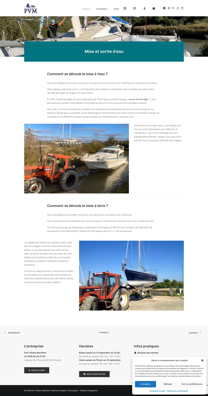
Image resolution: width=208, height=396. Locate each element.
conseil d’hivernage (138, 99)
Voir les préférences (191, 384)
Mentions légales (59, 390)
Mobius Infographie (88, 390)
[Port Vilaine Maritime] (30, 8)
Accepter (145, 384)
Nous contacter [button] (96, 374)
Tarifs (116, 9)
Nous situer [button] (38, 370)
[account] (177, 8)
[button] (202, 360)
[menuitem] (87, 9)
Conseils (86, 9)
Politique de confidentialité (177, 391)
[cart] (182, 8)
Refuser (168, 384)
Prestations (102, 9)
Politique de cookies (157, 391)
